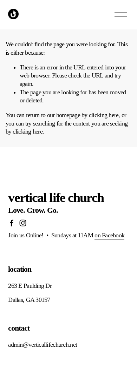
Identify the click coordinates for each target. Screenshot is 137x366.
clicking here (104, 114)
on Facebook (109, 235)
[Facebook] (11, 222)
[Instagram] (22, 222)
